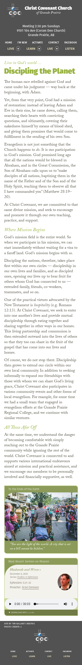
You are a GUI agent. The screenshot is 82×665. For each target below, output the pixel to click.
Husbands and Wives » (25, 570)
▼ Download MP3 (21, 612)
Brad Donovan (30, 587)
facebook (70, 42)
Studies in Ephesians (27, 577)
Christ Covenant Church (48, 10)
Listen (70, 49)
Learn (30, 49)
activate (37, 42)
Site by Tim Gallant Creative (19, 623)
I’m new (22, 42)
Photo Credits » (13, 626)
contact (53, 42)
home (8, 42)
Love (10, 49)
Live (50, 49)
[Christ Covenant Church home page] (41, 636)
